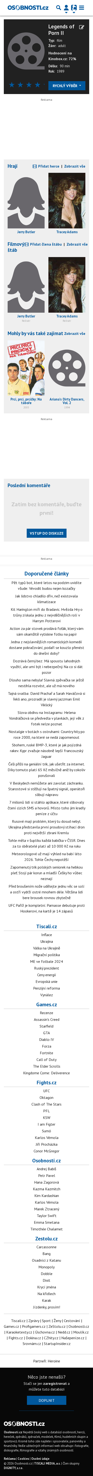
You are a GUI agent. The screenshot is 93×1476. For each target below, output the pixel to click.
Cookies (23, 1459)
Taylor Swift (47, 1215)
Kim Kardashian (46, 1195)
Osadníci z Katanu (46, 1260)
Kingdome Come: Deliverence (46, 1072)
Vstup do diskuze (46, 533)
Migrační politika (46, 954)
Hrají (13, 166)
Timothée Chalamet (46, 1229)
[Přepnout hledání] (58, 7)
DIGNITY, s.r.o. (13, 1468)
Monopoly (46, 1267)
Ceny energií (46, 974)
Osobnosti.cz (46, 1160)
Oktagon (46, 1097)
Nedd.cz (64, 1332)
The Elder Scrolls (46, 1066)
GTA (46, 1032)
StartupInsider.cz (57, 1343)
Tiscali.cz (46, 926)
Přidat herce (48, 166)
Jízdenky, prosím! (46, 1307)
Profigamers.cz (34, 1326)
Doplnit (47, 1400)
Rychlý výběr (65, 85)
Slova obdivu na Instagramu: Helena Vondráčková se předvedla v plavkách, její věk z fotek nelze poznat (46, 718)
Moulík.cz (81, 1332)
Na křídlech (46, 1293)
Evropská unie (46, 981)
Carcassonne (46, 1246)
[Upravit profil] (81, 27)
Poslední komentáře (29, 485)
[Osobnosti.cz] (28, 7)
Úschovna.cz (45, 1332)
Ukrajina (46, 941)
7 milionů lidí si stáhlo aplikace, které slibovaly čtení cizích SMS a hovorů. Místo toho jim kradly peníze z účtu (46, 808)
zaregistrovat (55, 1383)
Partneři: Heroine (46, 1361)
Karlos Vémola (46, 1137)
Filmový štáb (16, 247)
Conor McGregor (46, 1151)
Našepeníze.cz (72, 1337)
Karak (46, 1300)
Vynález (46, 994)
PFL (46, 1110)
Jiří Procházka (46, 1144)
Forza (46, 1046)
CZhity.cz (51, 1337)
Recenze (46, 1012)
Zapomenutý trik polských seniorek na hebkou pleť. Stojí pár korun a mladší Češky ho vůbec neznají (46, 873)
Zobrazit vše (74, 166)
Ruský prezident (46, 968)
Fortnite (46, 1052)
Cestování (72, 1320)
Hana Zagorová (46, 1182)
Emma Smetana (46, 1222)
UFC (46, 1090)
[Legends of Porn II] (26, 50)
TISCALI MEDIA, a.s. (47, 1463)
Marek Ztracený (46, 1209)
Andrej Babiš (46, 1168)
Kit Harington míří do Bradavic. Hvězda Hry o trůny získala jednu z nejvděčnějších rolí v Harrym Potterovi (47, 615)
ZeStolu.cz (57, 1326)
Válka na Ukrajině (46, 948)
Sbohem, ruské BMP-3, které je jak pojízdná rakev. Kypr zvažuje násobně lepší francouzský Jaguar (46, 751)
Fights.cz (47, 1082)
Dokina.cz (33, 1337)
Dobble (46, 1273)
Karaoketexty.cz (19, 1332)
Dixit (46, 1280)
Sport (46, 1320)
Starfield (46, 1026)
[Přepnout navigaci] (66, 7)
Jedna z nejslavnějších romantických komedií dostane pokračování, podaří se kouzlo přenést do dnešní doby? (46, 647)
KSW (46, 1117)
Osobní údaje (40, 1459)
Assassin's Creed (46, 1019)
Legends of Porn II (61, 29)
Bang (46, 1253)
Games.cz (46, 1004)
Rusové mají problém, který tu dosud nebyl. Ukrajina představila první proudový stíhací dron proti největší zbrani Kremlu (46, 827)
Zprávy (33, 1320)
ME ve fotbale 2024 (46, 961)
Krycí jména (46, 1287)
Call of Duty (46, 1059)
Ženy (57, 1320)
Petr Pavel (46, 1175)
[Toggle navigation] (81, 7)
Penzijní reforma (46, 988)
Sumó (46, 1130)
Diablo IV (46, 1039)
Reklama (10, 1459)
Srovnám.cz (32, 1343)
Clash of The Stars (46, 1104)
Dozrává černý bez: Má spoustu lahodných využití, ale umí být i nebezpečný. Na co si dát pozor (46, 667)
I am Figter (46, 1124)
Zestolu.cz (46, 1238)
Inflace (46, 934)
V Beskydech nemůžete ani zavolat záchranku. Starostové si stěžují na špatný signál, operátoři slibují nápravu (46, 789)
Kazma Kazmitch (46, 1188)
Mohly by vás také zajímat (35, 333)
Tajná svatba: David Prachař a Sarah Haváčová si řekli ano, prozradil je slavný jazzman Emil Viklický (46, 699)
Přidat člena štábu (45, 244)
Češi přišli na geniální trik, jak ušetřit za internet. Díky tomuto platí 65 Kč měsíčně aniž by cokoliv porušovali (46, 770)
